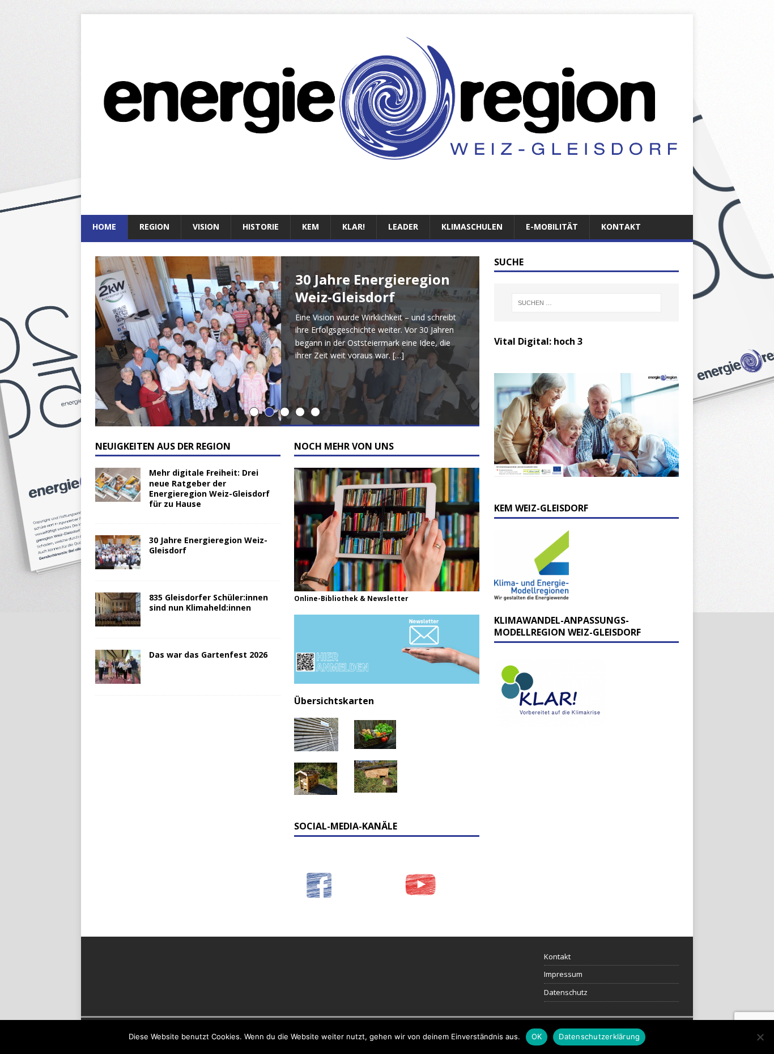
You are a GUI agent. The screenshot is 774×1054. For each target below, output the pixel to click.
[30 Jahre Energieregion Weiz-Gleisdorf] (118, 562)
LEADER (403, 226)
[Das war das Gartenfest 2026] (118, 677)
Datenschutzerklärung (599, 1036)
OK (536, 1036)
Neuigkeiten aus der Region (163, 446)
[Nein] (760, 1037)
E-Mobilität (552, 226)
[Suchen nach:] (586, 302)
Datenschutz (566, 992)
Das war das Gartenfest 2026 (208, 654)
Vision (206, 226)
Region (154, 226)
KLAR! (353, 226)
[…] (398, 355)
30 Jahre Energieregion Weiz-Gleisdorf (208, 545)
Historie (261, 226)
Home (104, 226)
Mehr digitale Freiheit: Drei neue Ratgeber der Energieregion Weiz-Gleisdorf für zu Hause (209, 488)
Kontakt (621, 226)
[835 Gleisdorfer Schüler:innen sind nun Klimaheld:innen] (118, 620)
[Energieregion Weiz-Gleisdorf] (387, 185)
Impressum (563, 974)
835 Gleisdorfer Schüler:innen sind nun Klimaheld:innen (208, 602)
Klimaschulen (472, 226)
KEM (310, 226)
